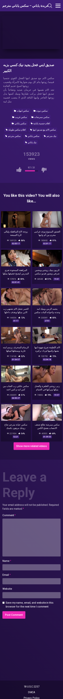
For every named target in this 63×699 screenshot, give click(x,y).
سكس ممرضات (41, 117)
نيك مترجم (51, 136)
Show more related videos (31, 446)
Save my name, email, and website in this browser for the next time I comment (29, 604)
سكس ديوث (42, 110)
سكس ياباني (20, 123)
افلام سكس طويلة (17, 129)
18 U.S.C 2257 (31, 686)
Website (7, 588)
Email (6, 574)
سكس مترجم (14, 136)
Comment (9, 515)
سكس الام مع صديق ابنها (44, 129)
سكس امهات (22, 110)
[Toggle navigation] (58, 6)
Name (6, 560)
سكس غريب (21, 117)
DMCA (31, 692)
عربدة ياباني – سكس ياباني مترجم (19, 5)
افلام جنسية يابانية (41, 123)
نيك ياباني (32, 142)
